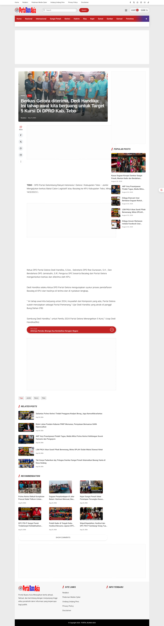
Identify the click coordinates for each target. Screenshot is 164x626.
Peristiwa (130, 19)
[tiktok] (148, 2)
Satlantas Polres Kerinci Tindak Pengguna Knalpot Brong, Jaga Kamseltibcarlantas (69, 414)
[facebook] (130, 2)
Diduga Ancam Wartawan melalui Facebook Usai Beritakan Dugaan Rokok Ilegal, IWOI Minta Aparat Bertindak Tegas (132, 222)
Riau (85, 19)
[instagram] (141, 2)
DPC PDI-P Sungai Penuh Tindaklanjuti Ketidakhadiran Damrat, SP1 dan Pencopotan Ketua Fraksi (30, 524)
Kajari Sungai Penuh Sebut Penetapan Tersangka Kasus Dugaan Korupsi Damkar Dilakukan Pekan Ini (91, 498)
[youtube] (145, 2)
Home (17, 2)
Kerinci (67, 19)
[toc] (161, 190)
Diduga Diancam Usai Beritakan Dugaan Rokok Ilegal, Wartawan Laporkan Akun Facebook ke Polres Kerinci (132, 199)
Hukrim (77, 19)
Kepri (92, 19)
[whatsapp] (137, 2)
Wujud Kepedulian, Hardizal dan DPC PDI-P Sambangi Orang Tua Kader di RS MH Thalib (93, 524)
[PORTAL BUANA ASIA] (25, 10)
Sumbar (110, 19)
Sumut (100, 19)
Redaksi (25, 2)
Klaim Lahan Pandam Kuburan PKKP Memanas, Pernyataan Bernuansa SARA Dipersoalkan (66, 425)
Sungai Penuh (55, 19)
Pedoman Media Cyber (39, 2)
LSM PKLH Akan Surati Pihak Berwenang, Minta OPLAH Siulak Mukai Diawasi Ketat (69, 450)
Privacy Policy (73, 2)
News (36, 398)
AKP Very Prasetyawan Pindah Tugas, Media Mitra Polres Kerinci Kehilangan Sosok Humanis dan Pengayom (69, 437)
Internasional (41, 19)
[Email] (20, 155)
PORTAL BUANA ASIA (88, 623)
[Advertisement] (82, 47)
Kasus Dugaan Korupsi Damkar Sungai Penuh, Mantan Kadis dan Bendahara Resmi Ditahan (126, 177)
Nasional (28, 19)
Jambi (29, 398)
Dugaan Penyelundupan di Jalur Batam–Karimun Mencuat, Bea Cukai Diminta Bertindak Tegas (61, 498)
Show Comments (63, 537)
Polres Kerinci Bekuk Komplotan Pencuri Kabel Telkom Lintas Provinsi (31, 498)
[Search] (126, 10)
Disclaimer (84, 2)
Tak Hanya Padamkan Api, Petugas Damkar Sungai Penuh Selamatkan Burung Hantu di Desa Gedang (70, 461)
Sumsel (119, 19)
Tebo (29, 96)
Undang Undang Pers (57, 2)
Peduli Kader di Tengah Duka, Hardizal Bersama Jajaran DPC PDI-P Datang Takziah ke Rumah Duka (62, 524)
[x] (134, 2)
